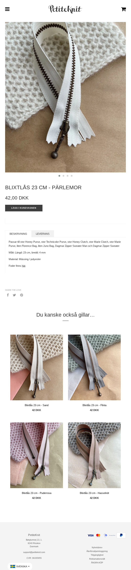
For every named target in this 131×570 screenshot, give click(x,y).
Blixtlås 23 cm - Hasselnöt (94, 493)
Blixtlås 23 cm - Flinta (94, 405)
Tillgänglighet (97, 555)
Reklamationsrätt (97, 559)
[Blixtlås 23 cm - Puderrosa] (36, 455)
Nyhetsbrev (97, 547)
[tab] (18, 233)
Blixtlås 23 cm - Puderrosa (36, 493)
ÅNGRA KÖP (97, 562)
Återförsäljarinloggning (97, 551)
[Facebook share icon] (8, 295)
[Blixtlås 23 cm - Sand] (36, 368)
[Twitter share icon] (14, 295)
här (23, 265)
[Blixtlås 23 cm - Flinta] (94, 368)
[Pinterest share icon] (21, 295)
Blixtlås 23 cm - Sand (36, 405)
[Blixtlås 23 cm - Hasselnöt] (94, 455)
